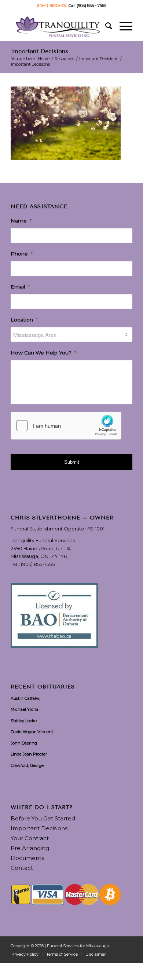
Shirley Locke (24, 720)
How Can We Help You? (43, 353)
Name (21, 221)
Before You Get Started (43, 818)
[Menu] (122, 26)
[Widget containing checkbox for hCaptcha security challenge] (66, 426)
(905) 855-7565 (38, 564)
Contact (22, 867)
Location (24, 320)
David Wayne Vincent (32, 731)
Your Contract (30, 838)
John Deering (24, 743)
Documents (27, 857)
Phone (22, 254)
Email (20, 287)
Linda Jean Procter (29, 754)
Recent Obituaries (43, 687)
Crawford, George (27, 765)
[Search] (105, 26)
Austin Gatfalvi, (25, 698)
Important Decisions (39, 51)
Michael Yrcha (24, 709)
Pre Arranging (30, 848)
